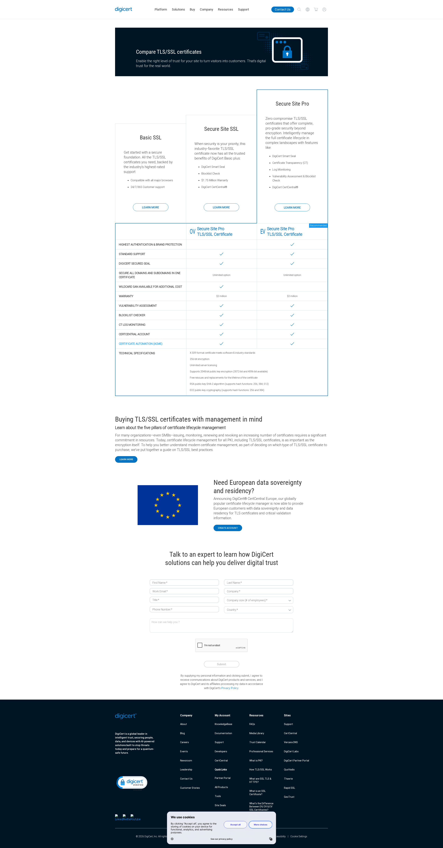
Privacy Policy (229, 688)
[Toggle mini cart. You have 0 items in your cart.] (316, 9)
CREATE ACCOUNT (228, 527)
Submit (221, 664)
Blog (182, 733)
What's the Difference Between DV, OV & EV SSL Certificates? (261, 806)
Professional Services (261, 751)
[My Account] (324, 9)
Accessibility (279, 836)
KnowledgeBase (223, 724)
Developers (221, 751)
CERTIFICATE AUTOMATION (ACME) (140, 343)
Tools (218, 796)
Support (243, 9)
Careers (184, 742)
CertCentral (221, 760)
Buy (192, 9)
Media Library (256, 733)
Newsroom (186, 760)
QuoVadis (289, 769)
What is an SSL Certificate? (257, 792)
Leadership (186, 769)
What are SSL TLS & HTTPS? (260, 780)
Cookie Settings (298, 836)
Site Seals (220, 805)
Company (206, 9)
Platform (161, 9)
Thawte (288, 778)
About (183, 724)
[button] (131, 783)
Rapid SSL (289, 787)
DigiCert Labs (291, 751)
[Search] (299, 9)
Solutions (178, 9)
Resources (225, 9)
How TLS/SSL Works (260, 769)
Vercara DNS (291, 742)
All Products (221, 787)
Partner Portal (222, 778)
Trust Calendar (257, 742)
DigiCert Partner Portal (296, 760)
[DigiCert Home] (123, 9)
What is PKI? (256, 760)
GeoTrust (289, 796)
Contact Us (283, 9)
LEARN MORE (150, 207)
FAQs (252, 724)
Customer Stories (190, 787)
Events (184, 751)
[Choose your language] (307, 9)
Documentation (223, 733)
